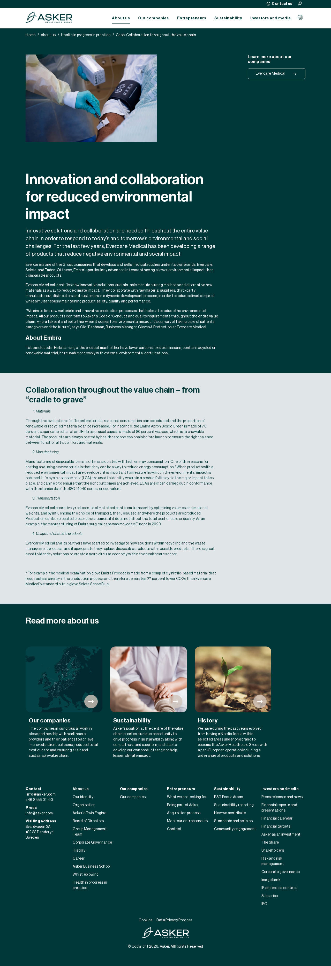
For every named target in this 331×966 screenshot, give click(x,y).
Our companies (153, 18)
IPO (264, 904)
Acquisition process (184, 813)
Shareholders (272, 850)
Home (30, 35)
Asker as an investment (281, 834)
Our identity (83, 797)
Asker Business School (91, 866)
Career (79, 858)
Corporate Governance (92, 842)
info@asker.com (41, 794)
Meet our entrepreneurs (187, 821)
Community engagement (235, 829)
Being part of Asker (183, 805)
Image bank (271, 880)
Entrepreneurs (191, 18)
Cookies (145, 920)
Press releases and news (282, 797)
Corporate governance (280, 872)
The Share (270, 842)
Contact (174, 829)
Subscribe (269, 896)
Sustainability (228, 18)
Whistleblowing (86, 874)
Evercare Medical (270, 73)
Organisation (84, 805)
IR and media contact (279, 888)
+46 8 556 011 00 (39, 800)
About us (121, 18)
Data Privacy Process (174, 920)
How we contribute (230, 813)
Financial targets (276, 826)
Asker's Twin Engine (89, 813)
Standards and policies (233, 821)
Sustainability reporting (234, 805)
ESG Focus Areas (228, 797)
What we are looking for (187, 797)
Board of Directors (88, 821)
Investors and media (270, 18)
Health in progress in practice (86, 35)
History (79, 850)
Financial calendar (277, 818)
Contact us (282, 4)
